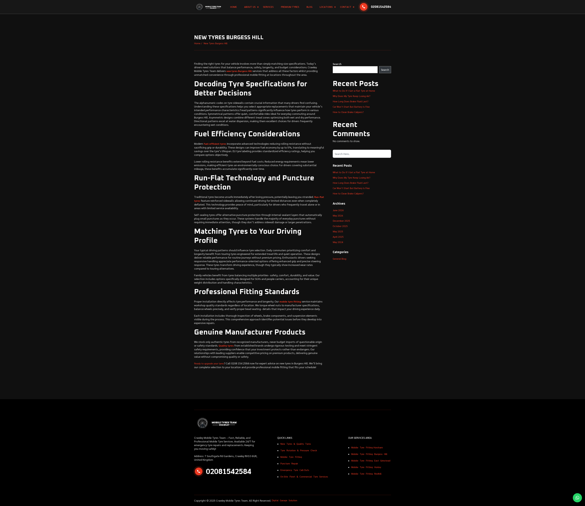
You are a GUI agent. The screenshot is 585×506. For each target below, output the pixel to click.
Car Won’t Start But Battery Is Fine (351, 106)
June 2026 (338, 210)
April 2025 (338, 236)
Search (337, 64)
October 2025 (340, 226)
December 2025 (341, 220)
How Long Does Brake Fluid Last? (350, 101)
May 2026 (338, 215)
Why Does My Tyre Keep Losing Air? (351, 96)
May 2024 (338, 242)
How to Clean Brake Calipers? (348, 112)
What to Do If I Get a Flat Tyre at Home (354, 90)
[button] (577, 497)
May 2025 (338, 231)
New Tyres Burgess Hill (215, 43)
